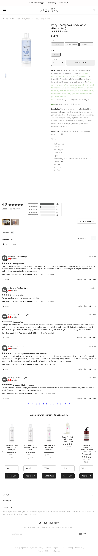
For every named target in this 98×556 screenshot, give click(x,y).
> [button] (69, 404)
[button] (91, 279)
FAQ (63, 548)
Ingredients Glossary (36, 548)
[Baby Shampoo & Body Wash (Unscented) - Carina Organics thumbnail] (5, 75)
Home (5, 19)
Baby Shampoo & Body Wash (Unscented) (17, 274)
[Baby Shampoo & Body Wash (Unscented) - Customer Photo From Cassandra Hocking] (15, 222)
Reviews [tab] (6, 232)
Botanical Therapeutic (52, 548)
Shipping (70, 548)
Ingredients (24, 548)
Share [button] (7, 279)
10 (65, 404)
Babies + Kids (15, 19)
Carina (16, 548)
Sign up (82, 534)
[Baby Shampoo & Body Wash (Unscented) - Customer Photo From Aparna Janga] (6, 222)
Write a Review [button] (88, 221)
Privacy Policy (79, 548)
